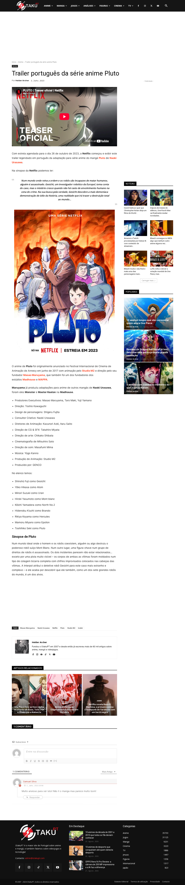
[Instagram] (144, 5)
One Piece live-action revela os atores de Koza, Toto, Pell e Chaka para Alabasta (29, 710)
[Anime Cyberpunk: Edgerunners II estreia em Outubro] (64, 695)
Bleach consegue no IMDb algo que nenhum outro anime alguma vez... (161, 241)
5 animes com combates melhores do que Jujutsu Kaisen (147, 386)
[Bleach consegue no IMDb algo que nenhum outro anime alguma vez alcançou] (161, 228)
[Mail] (41, 654)
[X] (151, 5)
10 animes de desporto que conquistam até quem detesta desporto (99, 850)
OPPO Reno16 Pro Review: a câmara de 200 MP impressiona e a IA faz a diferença (99, 865)
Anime (20, 62)
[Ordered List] (43, 761)
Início (14, 62)
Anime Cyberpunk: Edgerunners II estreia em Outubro (64, 710)
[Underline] (35, 761)
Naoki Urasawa (44, 628)
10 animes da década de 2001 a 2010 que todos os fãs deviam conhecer (99, 835)
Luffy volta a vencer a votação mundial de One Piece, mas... (160, 271)
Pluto (62, 628)
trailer (80, 628)
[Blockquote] (51, 761)
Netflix (55, 628)
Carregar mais (147, 280)
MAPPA (42, 379)
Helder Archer (22, 80)
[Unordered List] (47, 761)
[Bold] (27, 761)
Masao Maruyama (27, 628)
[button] (166, 6)
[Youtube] (157, 5)
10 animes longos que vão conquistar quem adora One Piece (147, 322)
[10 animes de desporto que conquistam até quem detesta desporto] (76, 850)
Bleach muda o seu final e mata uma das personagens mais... (134, 271)
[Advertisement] (92, 37)
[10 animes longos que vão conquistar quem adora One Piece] (148, 314)
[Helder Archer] (22, 648)
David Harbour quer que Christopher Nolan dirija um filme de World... (135, 210)
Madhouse (29, 379)
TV (29, 703)
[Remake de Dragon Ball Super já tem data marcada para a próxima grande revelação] (148, 346)
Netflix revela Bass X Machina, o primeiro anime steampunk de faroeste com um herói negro (99, 708)
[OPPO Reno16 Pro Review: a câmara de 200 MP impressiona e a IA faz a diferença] (76, 865)
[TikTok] (46, 654)
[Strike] (39, 761)
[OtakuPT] (27, 6)
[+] (55, 761)
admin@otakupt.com (35, 858)
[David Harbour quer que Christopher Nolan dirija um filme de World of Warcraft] (135, 198)
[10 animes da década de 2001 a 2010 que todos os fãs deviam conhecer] (76, 836)
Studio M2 (71, 628)
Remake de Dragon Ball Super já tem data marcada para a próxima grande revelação (147, 352)
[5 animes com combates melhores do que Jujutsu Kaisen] (148, 378)
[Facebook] (138, 5)
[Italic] (31, 761)
